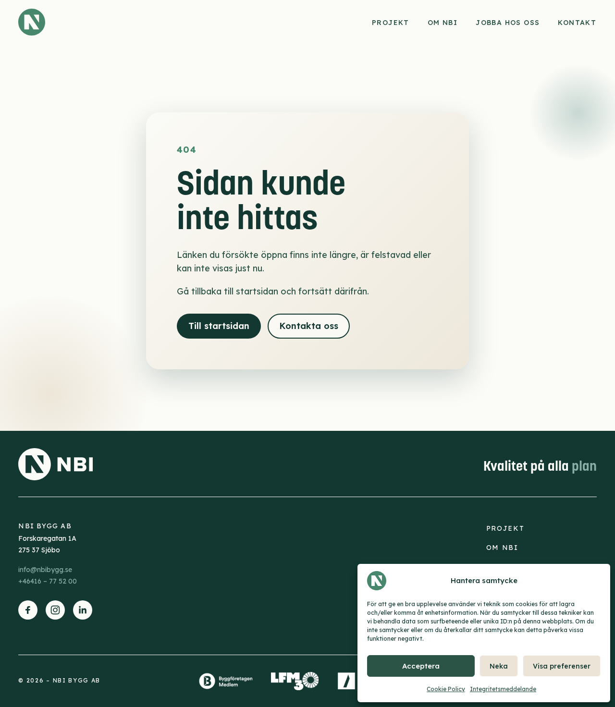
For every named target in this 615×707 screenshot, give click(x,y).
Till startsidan (218, 325)
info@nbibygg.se (45, 569)
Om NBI (442, 22)
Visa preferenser (561, 666)
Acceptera (421, 665)
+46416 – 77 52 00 (47, 581)
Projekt (390, 22)
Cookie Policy (446, 689)
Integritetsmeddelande (503, 689)
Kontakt (577, 22)
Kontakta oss (308, 325)
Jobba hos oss (508, 22)
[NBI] (31, 22)
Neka (499, 666)
